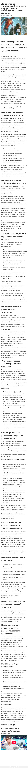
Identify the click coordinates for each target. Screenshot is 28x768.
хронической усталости (12, 58)
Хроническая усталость (7, 56)
